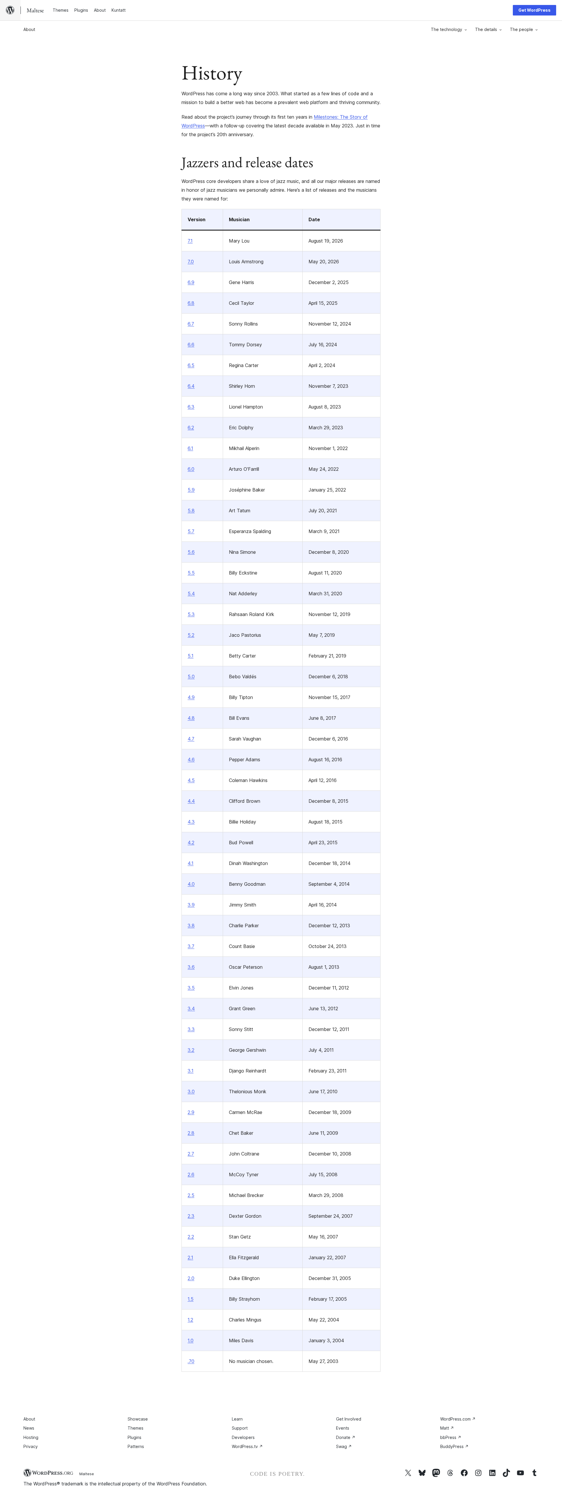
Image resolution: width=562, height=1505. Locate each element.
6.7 (191, 324)
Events (342, 1428)
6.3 (191, 407)
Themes (135, 1428)
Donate (345, 1437)
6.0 (191, 469)
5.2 (191, 635)
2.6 (191, 1174)
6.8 (191, 303)
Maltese (86, 1473)
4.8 (191, 718)
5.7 (191, 531)
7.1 (190, 241)
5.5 (191, 573)
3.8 (191, 925)
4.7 (191, 739)
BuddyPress (454, 1446)
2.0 (191, 1278)
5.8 (191, 510)
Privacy (30, 1446)
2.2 (191, 1237)
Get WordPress (534, 10)
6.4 (191, 386)
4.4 (191, 801)
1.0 (190, 1340)
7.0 (191, 261)
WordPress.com (458, 1418)
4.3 (191, 822)
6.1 (190, 448)
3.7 (191, 946)
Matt (447, 1428)
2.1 (190, 1257)
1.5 (190, 1299)
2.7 (191, 1154)
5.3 (191, 614)
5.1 (190, 656)
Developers (243, 1437)
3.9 (191, 905)
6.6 (191, 344)
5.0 (191, 676)
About (29, 29)
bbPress (450, 1437)
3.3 (191, 1029)
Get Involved (348, 1418)
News (28, 1428)
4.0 (191, 884)
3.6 (191, 967)
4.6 (191, 759)
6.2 (191, 427)
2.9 (191, 1112)
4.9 (191, 697)
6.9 (191, 282)
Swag (344, 1446)
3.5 (191, 988)
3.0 (191, 1091)
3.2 (191, 1050)
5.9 (191, 490)
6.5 (191, 365)
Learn (237, 1418)
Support (240, 1428)
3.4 (191, 1008)
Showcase (138, 1418)
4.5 (191, 780)
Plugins (134, 1437)
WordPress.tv (247, 1446)
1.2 (190, 1320)
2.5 (191, 1195)
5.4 (191, 593)
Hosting (30, 1437)
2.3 (191, 1216)
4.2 (191, 842)
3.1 (190, 1071)
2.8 (191, 1133)
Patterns (136, 1446)
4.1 (190, 863)
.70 (191, 1361)
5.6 (191, 552)
